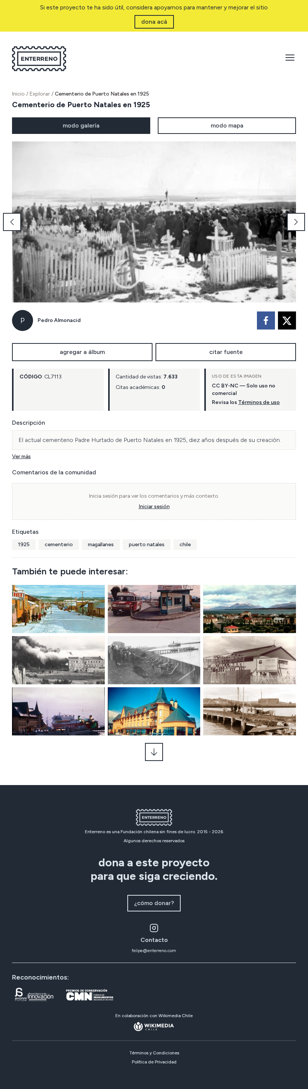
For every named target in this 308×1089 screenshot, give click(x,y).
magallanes (101, 544)
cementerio (59, 544)
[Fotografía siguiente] (296, 222)
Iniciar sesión (154, 506)
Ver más (21, 456)
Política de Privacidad (154, 1062)
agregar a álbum (82, 351)
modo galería (81, 125)
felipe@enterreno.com (154, 950)
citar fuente (226, 351)
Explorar (40, 94)
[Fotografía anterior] (12, 222)
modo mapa (227, 125)
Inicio (18, 94)
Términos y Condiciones (154, 1053)
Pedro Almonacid (59, 320)
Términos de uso (259, 402)
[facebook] (266, 320)
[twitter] (287, 320)
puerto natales (147, 544)
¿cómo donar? (154, 903)
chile (185, 544)
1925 (24, 544)
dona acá (154, 21)
